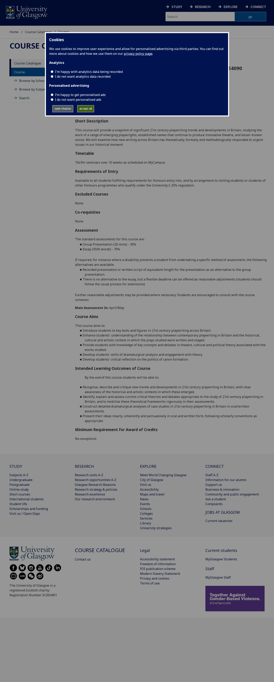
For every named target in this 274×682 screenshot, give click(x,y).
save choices (63, 108)
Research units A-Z (89, 475)
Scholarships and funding (28, 509)
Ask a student (215, 499)
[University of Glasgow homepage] (26, 12)
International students (26, 499)
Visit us (145, 484)
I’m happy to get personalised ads (80, 95)
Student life (18, 504)
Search (24, 98)
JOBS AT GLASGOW (222, 512)
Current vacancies (218, 521)
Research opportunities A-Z (95, 480)
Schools (145, 509)
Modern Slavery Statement (160, 573)
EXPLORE (148, 466)
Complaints (214, 504)
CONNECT (214, 466)
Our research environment (95, 499)
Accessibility (149, 489)
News (144, 499)
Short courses (19, 494)
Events (145, 504)
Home (14, 32)
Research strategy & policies (96, 489)
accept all (85, 108)
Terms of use (150, 583)
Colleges (146, 513)
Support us (213, 484)
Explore (230, 7)
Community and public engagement (232, 494)
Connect (258, 7)
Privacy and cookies (154, 578)
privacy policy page (138, 53)
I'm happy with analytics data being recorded (89, 71)
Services (146, 518)
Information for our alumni (225, 480)
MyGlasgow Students (221, 559)
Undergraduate (20, 480)
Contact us (83, 559)
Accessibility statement (157, 559)
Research (203, 7)
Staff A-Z (211, 475)
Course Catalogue (38, 32)
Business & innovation (222, 489)
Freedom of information (158, 564)
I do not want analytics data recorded (83, 76)
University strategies (156, 528)
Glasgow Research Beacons (95, 484)
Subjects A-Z (18, 475)
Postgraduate (19, 484)
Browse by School (32, 80)
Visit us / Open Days (24, 513)
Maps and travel (152, 494)
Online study (19, 489)
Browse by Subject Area (37, 89)
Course (19, 72)
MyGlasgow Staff (218, 577)
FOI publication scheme (158, 569)
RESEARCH (84, 466)
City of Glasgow (151, 480)
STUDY (15, 466)
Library (145, 523)
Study (177, 7)
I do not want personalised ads (78, 99)
